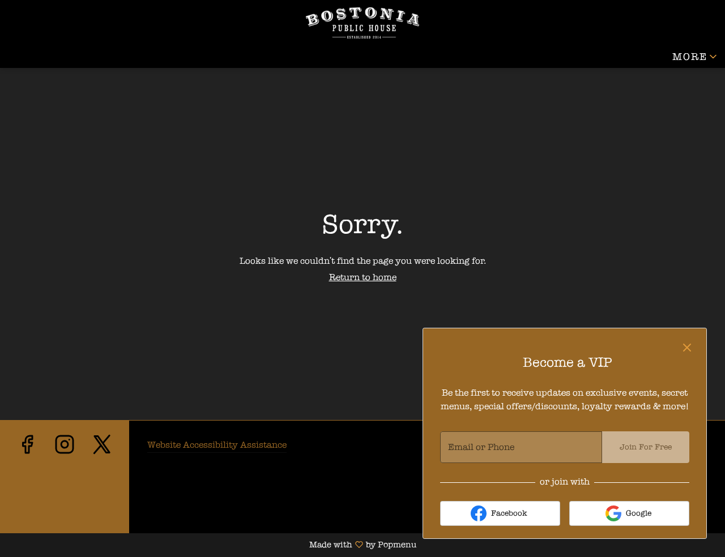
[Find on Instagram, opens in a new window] (64, 483)
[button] (695, 56)
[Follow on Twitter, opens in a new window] (102, 483)
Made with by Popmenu (208, 545)
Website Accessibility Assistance (217, 444)
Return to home (362, 277)
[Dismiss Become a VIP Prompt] (687, 347)
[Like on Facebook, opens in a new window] (27, 483)
